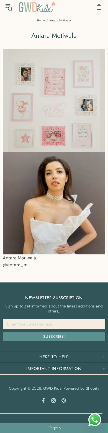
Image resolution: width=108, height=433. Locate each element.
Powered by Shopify (81, 388)
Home (41, 20)
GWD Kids (37, 7)
